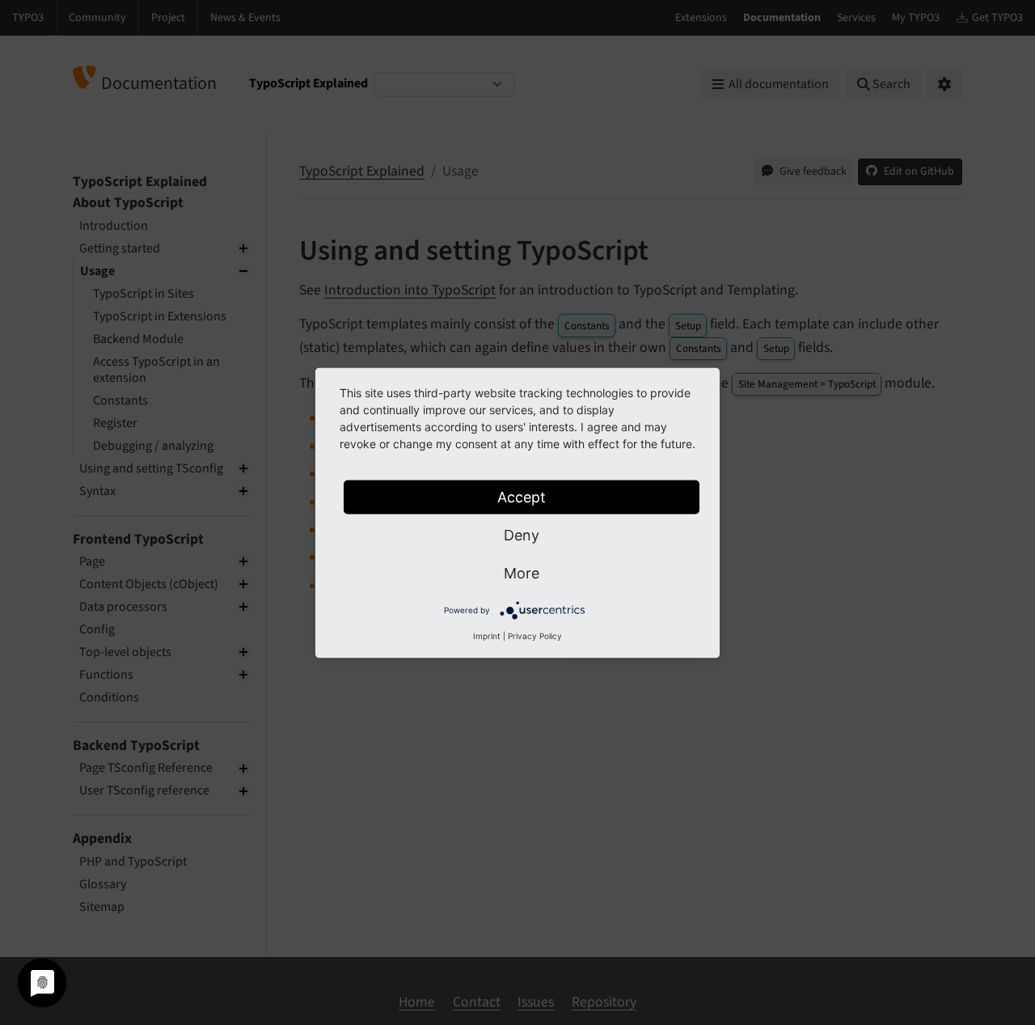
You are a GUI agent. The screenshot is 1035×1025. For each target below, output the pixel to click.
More (521, 572)
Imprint (487, 635)
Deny (521, 534)
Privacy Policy (535, 635)
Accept (521, 496)
